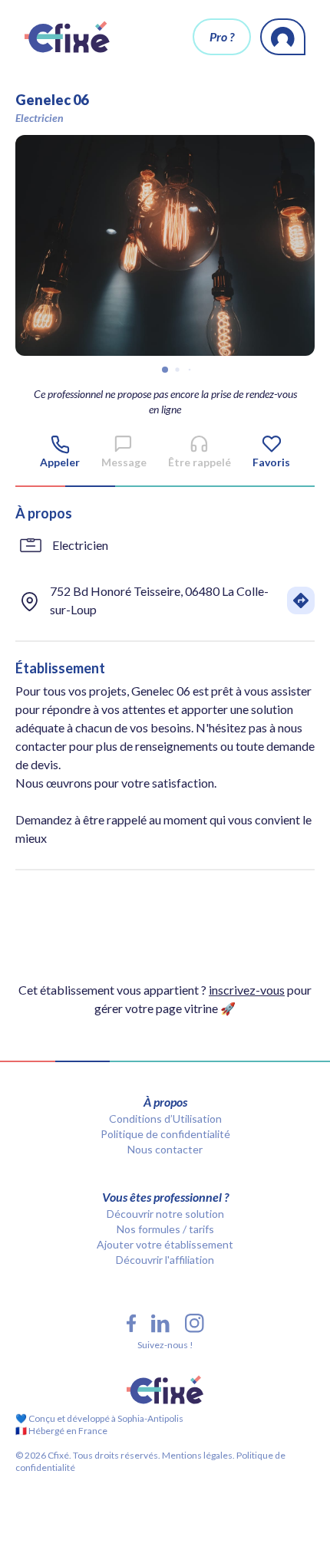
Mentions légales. (197, 1455)
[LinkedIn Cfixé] (160, 1323)
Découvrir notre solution (165, 1213)
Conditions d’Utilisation (165, 1118)
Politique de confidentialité (165, 1133)
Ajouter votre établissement (165, 1244)
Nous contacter (165, 1149)
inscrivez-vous (247, 989)
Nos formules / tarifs (165, 1228)
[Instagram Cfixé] (194, 1323)
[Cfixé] (67, 36)
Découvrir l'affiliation (165, 1259)
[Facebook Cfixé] (131, 1323)
